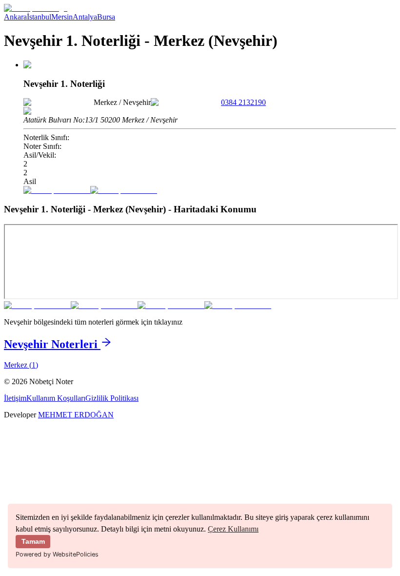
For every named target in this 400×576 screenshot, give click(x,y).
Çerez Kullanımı (233, 529)
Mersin (62, 17)
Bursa (106, 17)
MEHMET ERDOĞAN (76, 415)
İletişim (15, 398)
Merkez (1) (21, 365)
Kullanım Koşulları (55, 398)
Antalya (85, 17)
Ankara (15, 17)
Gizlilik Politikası (112, 398)
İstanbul (39, 17)
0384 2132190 (243, 102)
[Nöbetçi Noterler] (35, 8)
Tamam (33, 541)
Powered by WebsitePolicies (57, 554)
